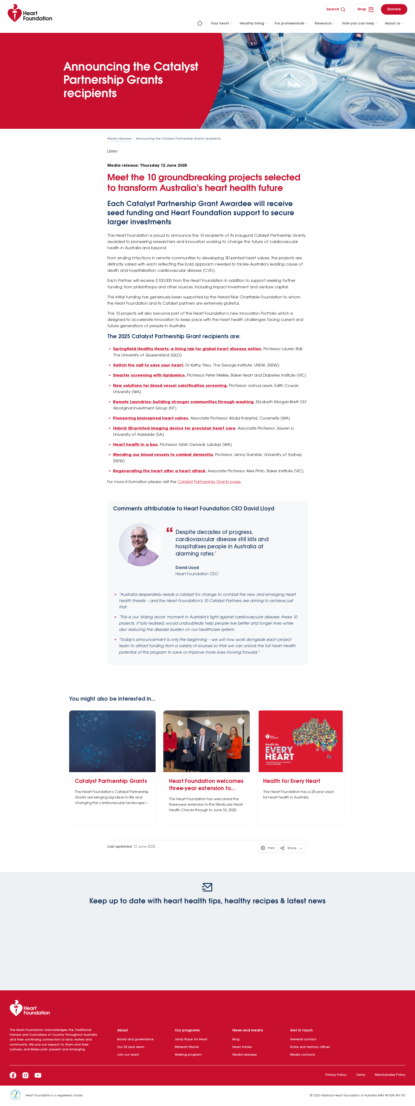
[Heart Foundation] (207, 1009)
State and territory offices (310, 1047)
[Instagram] (25, 1075)
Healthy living (252, 23)
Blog (235, 1039)
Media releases (119, 139)
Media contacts (302, 1055)
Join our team (128, 1055)
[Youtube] (38, 1075)
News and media (247, 1030)
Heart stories (242, 1047)
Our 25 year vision (130, 1047)
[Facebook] (13, 1075)
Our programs (187, 1030)
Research (323, 23)
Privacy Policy (335, 1075)
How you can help (358, 23)
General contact (303, 1039)
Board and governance (135, 1039)
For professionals (289, 23)
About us (392, 23)
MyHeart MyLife (187, 1047)
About (122, 1030)
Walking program (188, 1055)
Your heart (220, 23)
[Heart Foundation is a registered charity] (17, 1096)
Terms (360, 1075)
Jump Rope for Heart (191, 1039)
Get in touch (301, 1030)
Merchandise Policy (390, 1075)
